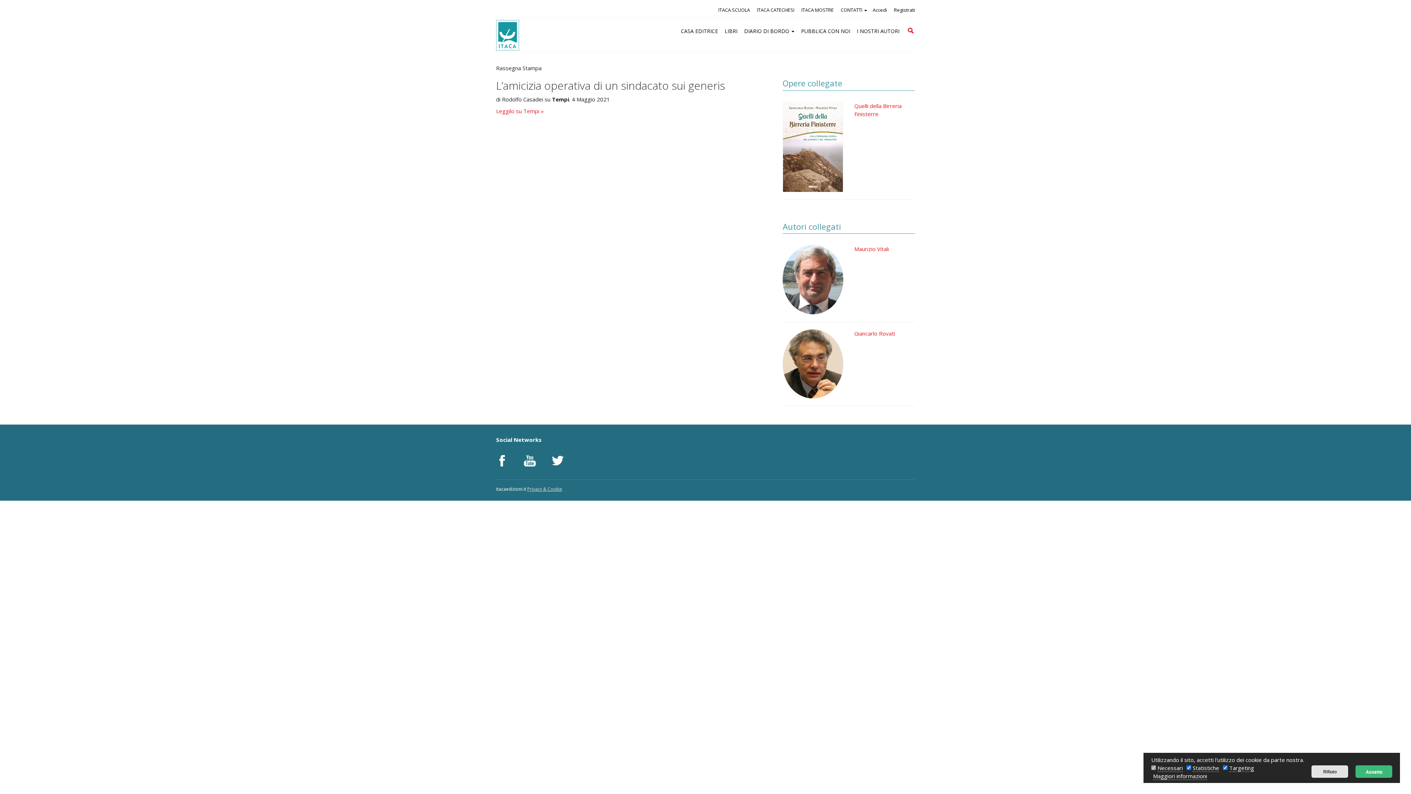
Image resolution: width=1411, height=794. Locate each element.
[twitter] (558, 460)
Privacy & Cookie (544, 489)
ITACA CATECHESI (775, 10)
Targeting (1241, 768)
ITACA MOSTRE (817, 10)
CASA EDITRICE (699, 31)
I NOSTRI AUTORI (878, 31)
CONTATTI (852, 10)
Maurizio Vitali (871, 249)
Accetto (1374, 771)
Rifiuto (1330, 771)
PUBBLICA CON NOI (825, 31)
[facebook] (502, 460)
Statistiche (1206, 768)
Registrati (904, 10)
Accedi (880, 10)
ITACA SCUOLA (734, 10)
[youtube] (530, 460)
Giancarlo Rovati (874, 333)
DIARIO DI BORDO (767, 31)
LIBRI (731, 31)
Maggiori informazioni (1180, 776)
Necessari (1170, 768)
